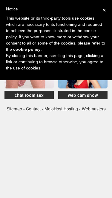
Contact (33, 109)
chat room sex (29, 95)
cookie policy (27, 49)
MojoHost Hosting (61, 109)
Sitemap (14, 109)
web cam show (83, 95)
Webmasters (94, 109)
